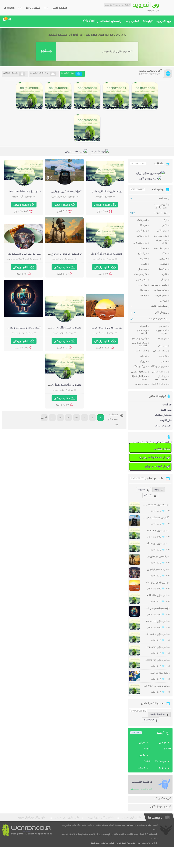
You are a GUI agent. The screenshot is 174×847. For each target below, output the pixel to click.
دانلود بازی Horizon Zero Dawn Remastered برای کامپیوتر (48, 385)
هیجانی (143, 295)
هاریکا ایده (165, 420)
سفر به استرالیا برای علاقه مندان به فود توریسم (155, 569)
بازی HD (143, 225)
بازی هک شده (160, 248)
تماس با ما (33, 7)
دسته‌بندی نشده (159, 306)
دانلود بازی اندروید (131, 817)
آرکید (164, 220)
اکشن (164, 225)
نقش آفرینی (161, 295)
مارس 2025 (144, 758)
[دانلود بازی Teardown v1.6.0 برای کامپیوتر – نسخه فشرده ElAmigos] (134, 693)
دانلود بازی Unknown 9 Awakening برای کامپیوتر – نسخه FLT (155, 660)
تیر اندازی (142, 253)
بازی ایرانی (141, 230)
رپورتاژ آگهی (161, 312)
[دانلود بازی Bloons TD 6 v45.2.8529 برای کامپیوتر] (29, 96)
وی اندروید (163, 21)
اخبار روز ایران (163, 425)
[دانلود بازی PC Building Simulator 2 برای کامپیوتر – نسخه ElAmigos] (145, 96)
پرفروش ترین (157, 714)
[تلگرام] (9, 19)
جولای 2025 (144, 745)
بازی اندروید (17, 196)
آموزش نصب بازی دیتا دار (160, 206)
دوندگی (163, 263)
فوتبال (164, 279)
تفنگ (164, 253)
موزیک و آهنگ (140, 366)
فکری (164, 274)
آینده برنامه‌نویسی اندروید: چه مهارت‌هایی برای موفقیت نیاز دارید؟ (155, 608)
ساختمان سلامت (163, 415)
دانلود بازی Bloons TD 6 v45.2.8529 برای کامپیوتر (155, 634)
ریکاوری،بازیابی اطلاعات (139, 344)
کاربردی (163, 356)
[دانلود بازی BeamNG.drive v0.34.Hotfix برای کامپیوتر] (87, 96)
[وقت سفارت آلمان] (134, 680)
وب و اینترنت (58, 258)
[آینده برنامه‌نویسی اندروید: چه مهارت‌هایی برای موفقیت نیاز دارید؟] (24, 306)
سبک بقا (163, 269)
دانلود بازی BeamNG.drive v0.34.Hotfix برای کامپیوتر (50, 328)
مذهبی (164, 361)
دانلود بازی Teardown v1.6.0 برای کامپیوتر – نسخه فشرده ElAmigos (155, 686)
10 (76, 417)
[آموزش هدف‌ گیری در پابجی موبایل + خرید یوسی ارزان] (65, 184)
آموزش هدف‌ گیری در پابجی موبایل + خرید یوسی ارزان (51, 191)
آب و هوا (163, 326)
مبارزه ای (142, 284)
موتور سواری (160, 290)
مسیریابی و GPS (159, 366)
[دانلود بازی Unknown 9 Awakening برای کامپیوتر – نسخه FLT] (134, 668)
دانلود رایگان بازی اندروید (101, 817)
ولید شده (96, 843)
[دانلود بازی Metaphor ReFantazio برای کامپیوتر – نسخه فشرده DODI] (87, 128)
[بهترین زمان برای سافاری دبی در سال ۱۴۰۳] (105, 319)
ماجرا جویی (141, 279)
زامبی (144, 263)
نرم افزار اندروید (58, 196)
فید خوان (121, 843)
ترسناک (143, 248)
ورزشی (163, 300)
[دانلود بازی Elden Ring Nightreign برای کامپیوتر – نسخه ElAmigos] (116, 96)
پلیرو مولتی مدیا (139, 338)
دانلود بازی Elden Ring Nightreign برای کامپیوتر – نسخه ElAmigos (155, 543)
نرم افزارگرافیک (159, 384)
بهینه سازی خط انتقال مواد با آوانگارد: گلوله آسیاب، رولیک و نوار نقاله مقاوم (155, 504)
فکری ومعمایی (140, 274)
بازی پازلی (142, 235)
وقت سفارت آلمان (159, 673)
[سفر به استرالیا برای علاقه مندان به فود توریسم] (24, 248)
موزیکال (143, 290)
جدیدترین (149, 719)
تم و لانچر (162, 345)
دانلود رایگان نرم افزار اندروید (32, 817)
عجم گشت (166, 410)
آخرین (44, 417)
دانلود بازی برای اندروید (67, 817)
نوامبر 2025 (165, 745)
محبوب (141, 489)
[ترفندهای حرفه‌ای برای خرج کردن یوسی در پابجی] (65, 242)
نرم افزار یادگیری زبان (161, 377)
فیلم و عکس (141, 350)
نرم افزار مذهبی (139, 371)
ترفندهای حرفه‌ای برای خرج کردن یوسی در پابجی (54, 254)
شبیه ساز (142, 269)
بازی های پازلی (140, 242)
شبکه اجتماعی (22, 258)
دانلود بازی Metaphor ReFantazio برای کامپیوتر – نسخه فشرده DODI (155, 647)
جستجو (46, 51)
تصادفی (148, 494)
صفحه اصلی (59, 7)
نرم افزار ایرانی (159, 371)
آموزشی (99, 196)
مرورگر (143, 361)
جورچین (163, 258)
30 (60, 417)
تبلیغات (147, 21)
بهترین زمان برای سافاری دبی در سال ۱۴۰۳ (98, 328)
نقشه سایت (108, 843)
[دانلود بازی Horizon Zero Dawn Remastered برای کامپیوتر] (58, 96)
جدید (157, 489)
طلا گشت (167, 404)
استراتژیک (142, 220)
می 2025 (160, 761)
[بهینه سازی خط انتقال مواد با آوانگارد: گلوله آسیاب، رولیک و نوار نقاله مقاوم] (105, 186)
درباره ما (9, 7)
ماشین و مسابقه (159, 284)
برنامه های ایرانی (142, 331)
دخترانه (143, 258)
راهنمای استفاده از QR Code (102, 21)
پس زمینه (162, 338)
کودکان (143, 356)
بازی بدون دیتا (160, 235)
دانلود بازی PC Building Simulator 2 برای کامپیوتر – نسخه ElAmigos (155, 530)
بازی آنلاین (162, 230)
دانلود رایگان (102, 204)
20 (68, 417)
